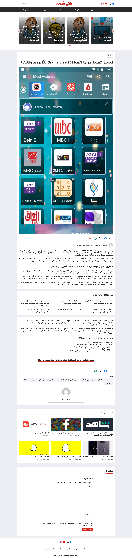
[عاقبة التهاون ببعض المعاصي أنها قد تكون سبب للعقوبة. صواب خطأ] (54, 30)
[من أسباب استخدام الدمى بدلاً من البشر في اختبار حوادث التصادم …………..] (78, 30)
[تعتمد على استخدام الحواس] (102, 30)
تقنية (109, 56)
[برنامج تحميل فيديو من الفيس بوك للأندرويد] (66, 428)
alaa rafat (98, 245)
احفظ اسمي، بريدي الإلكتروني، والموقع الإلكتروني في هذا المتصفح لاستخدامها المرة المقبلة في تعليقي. (68, 524)
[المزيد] (90, 238)
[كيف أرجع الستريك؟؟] (34, 451)
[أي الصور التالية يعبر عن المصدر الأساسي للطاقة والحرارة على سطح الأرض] (98, 310)
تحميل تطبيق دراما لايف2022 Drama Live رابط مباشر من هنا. (66, 360)
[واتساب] (95, 238)
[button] (70, 45)
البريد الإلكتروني (88, 514)
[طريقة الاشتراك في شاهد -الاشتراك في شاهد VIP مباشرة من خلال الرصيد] (98, 428)
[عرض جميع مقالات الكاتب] (110, 245)
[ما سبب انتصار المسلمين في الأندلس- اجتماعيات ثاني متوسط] (34, 310)
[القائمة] (19, 3)
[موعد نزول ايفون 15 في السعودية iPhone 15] (98, 451)
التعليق (90, 486)
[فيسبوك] (105, 238)
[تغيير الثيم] (25, 3)
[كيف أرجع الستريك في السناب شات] (66, 451)
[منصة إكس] (100, 238)
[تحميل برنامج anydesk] (34, 428)
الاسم (91, 508)
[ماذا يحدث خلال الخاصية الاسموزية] (66, 310)
